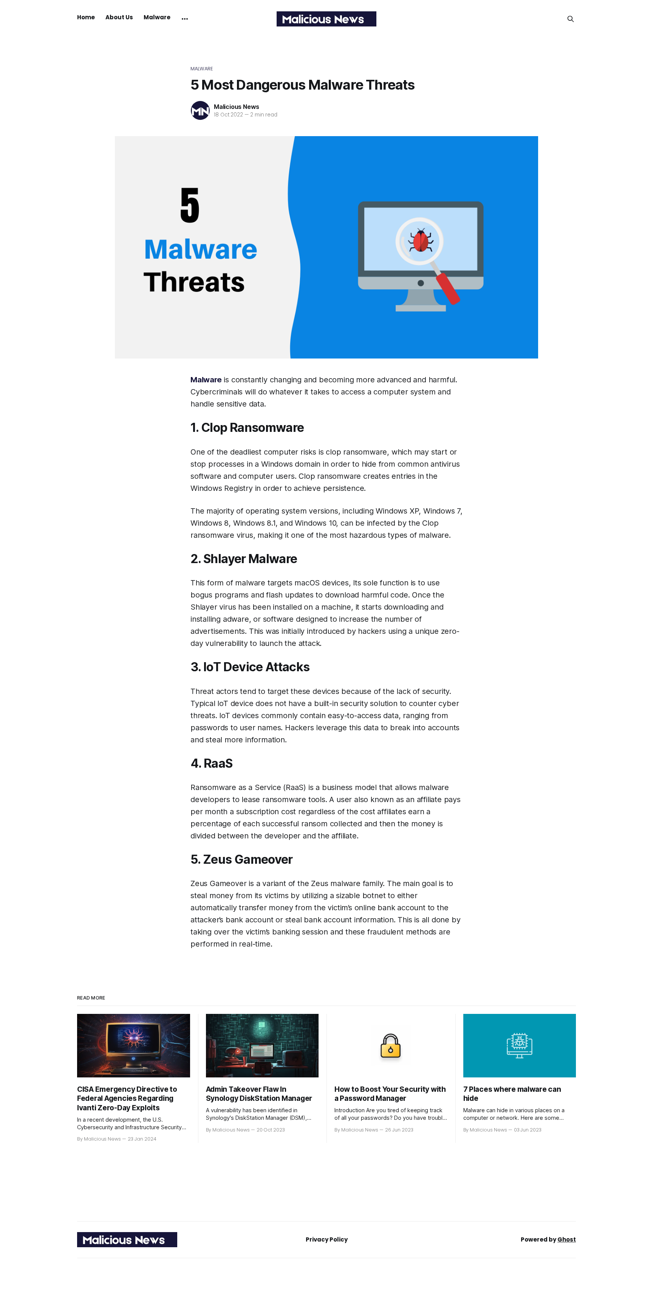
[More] (185, 19)
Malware (157, 17)
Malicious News (236, 106)
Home (86, 17)
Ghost (566, 1239)
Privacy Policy (327, 1239)
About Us (119, 17)
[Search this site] (571, 19)
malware (201, 68)
